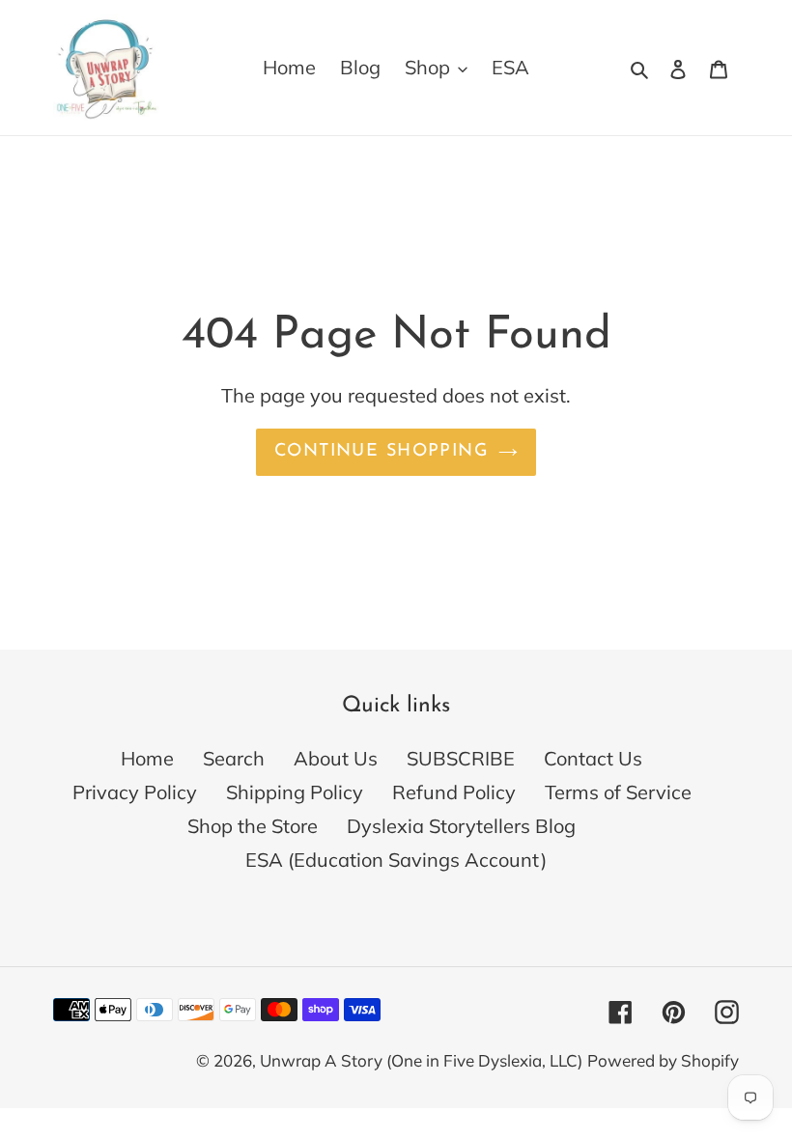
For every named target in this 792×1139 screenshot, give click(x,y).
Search (234, 758)
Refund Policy (454, 792)
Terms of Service (618, 792)
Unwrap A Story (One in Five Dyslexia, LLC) (421, 1060)
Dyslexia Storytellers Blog (461, 826)
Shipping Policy (294, 792)
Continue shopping (381, 451)
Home (147, 758)
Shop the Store (252, 826)
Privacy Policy (134, 792)
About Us (336, 758)
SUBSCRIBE (461, 758)
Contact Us (593, 758)
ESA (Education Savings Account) (396, 859)
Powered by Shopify (663, 1060)
